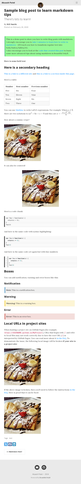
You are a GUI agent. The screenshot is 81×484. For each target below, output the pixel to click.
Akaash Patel (8, 2)
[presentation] (70, 110)
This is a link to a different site (18, 74)
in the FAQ (61, 338)
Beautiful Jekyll (45, 478)
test (10, 438)
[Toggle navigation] (76, 2)
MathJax (19, 110)
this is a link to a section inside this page (55, 74)
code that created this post (51, 50)
